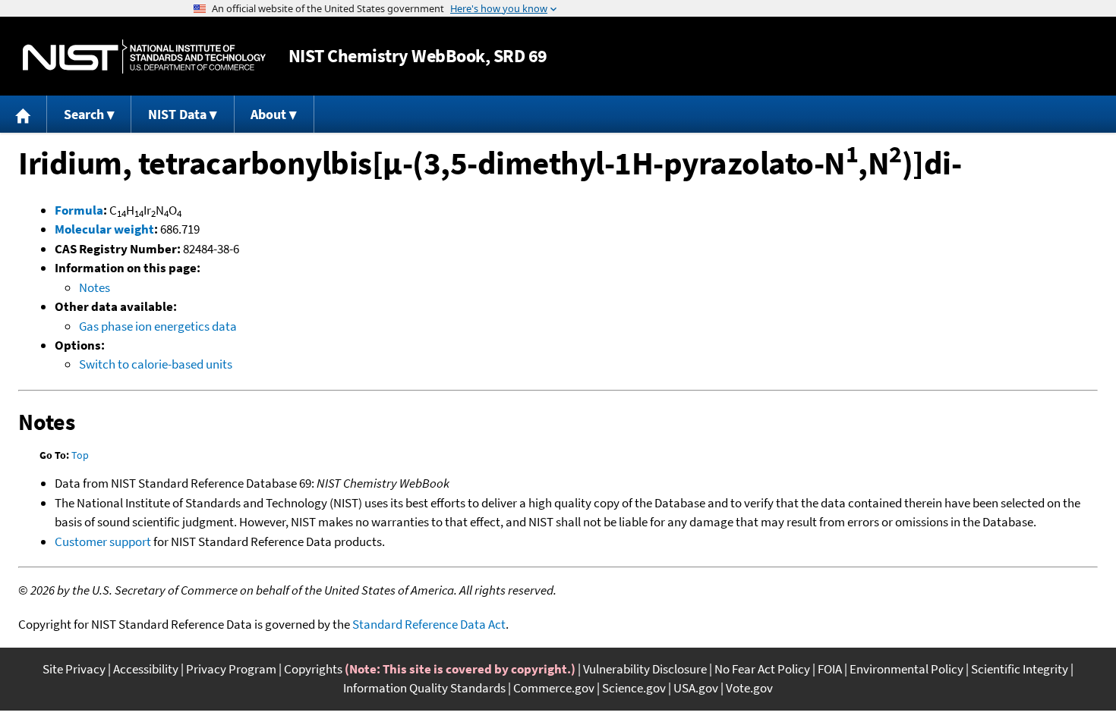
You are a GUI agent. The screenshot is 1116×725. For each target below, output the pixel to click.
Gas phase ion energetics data (158, 326)
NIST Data (177, 114)
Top (80, 455)
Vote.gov (749, 687)
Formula (79, 210)
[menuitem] (23, 114)
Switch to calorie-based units (155, 364)
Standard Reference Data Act (429, 624)
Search (84, 114)
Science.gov (634, 687)
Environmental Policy (906, 669)
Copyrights (313, 669)
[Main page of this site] (23, 114)
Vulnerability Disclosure (645, 669)
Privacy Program (231, 669)
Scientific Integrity (1019, 669)
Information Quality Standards (424, 687)
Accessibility (145, 669)
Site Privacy (74, 669)
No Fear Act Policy (762, 669)
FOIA (830, 669)
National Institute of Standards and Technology (144, 56)
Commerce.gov (553, 687)
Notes (94, 287)
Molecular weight (104, 229)
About (268, 114)
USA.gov (695, 687)
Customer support (103, 541)
